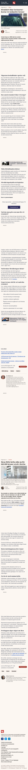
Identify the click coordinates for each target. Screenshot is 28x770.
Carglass (14, 279)
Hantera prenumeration (6, 742)
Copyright (3, 747)
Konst (8, 671)
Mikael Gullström (10, 676)
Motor (10, 7)
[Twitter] (6, 739)
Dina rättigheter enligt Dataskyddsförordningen (12, 752)
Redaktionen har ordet (6, 757)
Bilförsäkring (5, 371)
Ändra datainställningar (6, 761)
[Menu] (26, 3)
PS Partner (3, 758)
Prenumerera (23, 366)
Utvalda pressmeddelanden (7, 744)
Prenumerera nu (14, 207)
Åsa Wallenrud (9, 375)
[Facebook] (2, 739)
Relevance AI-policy (6, 753)
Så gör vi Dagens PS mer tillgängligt (9, 760)
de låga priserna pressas (17, 655)
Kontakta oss (4, 745)
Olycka (12, 371)
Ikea (3, 671)
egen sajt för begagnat (18, 653)
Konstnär (14, 671)
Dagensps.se (4, 7)
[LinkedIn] (9, 739)
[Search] (24, 3)
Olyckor (18, 371)
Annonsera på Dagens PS (7, 755)
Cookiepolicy (4, 750)
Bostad (10, 459)
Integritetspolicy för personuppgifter (9, 749)
